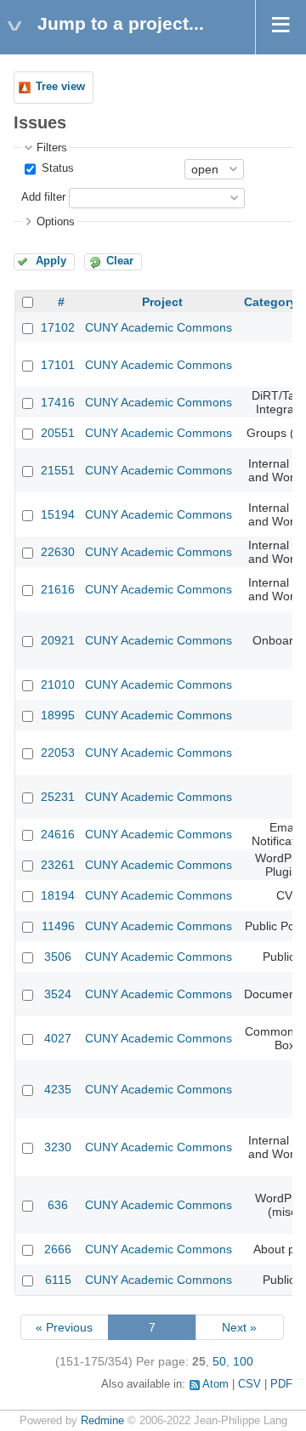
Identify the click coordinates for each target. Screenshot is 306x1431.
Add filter (43, 197)
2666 (57, 1249)
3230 (57, 1147)
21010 (58, 684)
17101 (58, 365)
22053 (58, 752)
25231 (58, 797)
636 (58, 1205)
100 (243, 1361)
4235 (57, 1089)
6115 (58, 1279)
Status (56, 168)
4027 (57, 1038)
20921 (58, 640)
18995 (58, 715)
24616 (58, 834)
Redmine (102, 1421)
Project (162, 302)
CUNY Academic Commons (158, 327)
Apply (51, 261)
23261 (58, 865)
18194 (58, 895)
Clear (119, 261)
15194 (58, 514)
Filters (52, 148)
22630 (58, 552)
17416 (58, 402)
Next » (239, 1327)
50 (219, 1361)
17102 (58, 327)
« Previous (64, 1327)
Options (56, 222)
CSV (249, 1384)
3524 (57, 994)
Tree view (60, 87)
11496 (58, 926)
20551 (58, 433)
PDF (281, 1384)
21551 (58, 470)
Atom (215, 1384)
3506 (57, 956)
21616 (58, 589)
